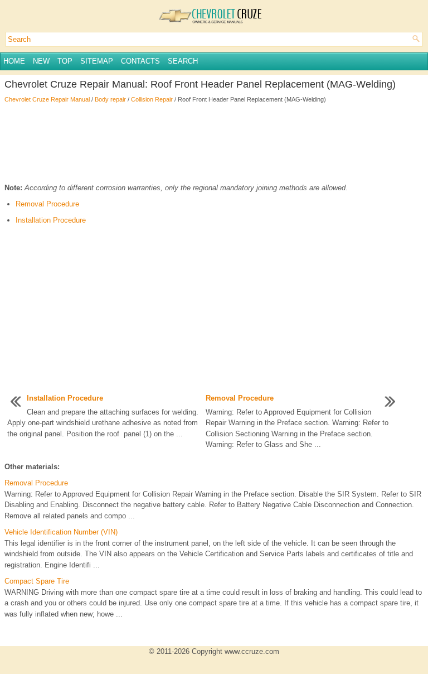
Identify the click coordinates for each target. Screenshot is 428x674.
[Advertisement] (214, 143)
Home (14, 61)
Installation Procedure (51, 220)
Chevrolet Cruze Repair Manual (47, 99)
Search (183, 61)
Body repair (110, 99)
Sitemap (96, 61)
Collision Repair (152, 99)
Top (64, 61)
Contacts (140, 61)
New (41, 61)
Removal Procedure (47, 204)
